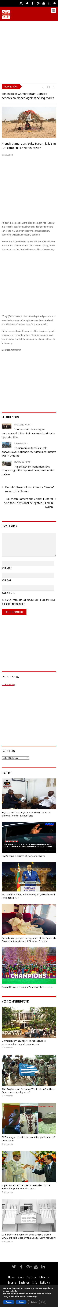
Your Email (7, 580)
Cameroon (20, 443)
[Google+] (38, 3)
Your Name (6, 568)
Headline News (22, 462)
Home (11, 1277)
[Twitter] (27, 3)
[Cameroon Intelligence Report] (6, 17)
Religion (45, 1282)
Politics (31, 1277)
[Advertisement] (29, 51)
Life (34, 1282)
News (21, 1277)
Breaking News (22, 424)
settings (33, 1296)
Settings (34, 1302)
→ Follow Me (8, 684)
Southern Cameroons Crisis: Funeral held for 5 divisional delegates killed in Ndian (30, 503)
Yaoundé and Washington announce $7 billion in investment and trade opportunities (28, 433)
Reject (21, 1302)
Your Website (8, 592)
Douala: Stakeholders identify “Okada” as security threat (28, 489)
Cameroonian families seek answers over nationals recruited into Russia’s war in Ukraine (29, 451)
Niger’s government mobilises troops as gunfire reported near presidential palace (28, 470)
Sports (12, 1282)
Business (24, 1282)
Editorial (44, 1277)
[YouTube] (43, 3)
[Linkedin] (49, 3)
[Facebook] (32, 3)
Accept (8, 1302)
